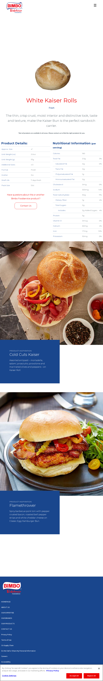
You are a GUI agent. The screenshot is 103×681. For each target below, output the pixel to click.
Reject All (91, 676)
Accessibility (6, 662)
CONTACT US (6, 629)
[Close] (99, 668)
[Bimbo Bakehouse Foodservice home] (14, 7)
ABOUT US (5, 607)
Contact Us (25, 206)
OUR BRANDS (6, 618)
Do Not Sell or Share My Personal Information (18, 651)
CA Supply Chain (7, 645)
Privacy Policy (6, 635)
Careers (4, 656)
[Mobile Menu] (94, 7)
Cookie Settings (9, 676)
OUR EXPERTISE (7, 613)
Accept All (74, 676)
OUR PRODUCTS (7, 624)
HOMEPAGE (6, 602)
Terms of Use (6, 640)
